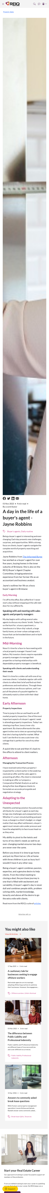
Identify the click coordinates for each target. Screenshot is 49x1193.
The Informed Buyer (32, 556)
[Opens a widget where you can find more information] (10, 1189)
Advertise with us (24, 914)
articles (37, 903)
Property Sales (8, 12)
